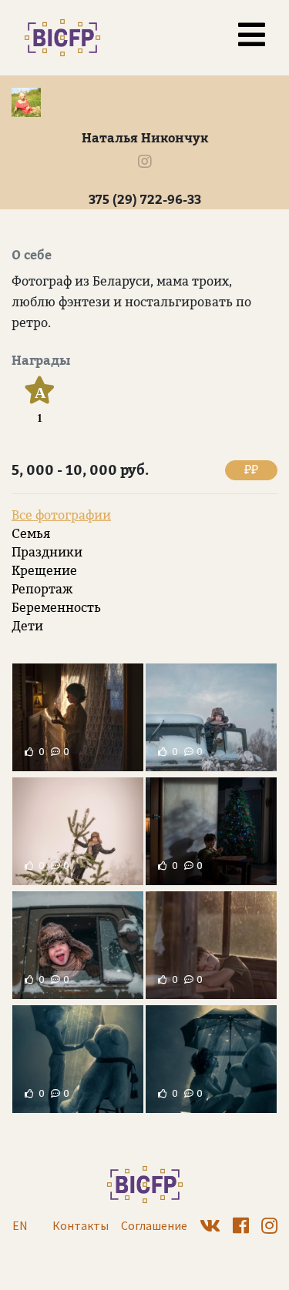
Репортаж (42, 589)
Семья (31, 533)
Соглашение (154, 1225)
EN (20, 1225)
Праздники (47, 552)
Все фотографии (61, 515)
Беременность (56, 607)
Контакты (80, 1225)
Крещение (44, 570)
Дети (27, 626)
